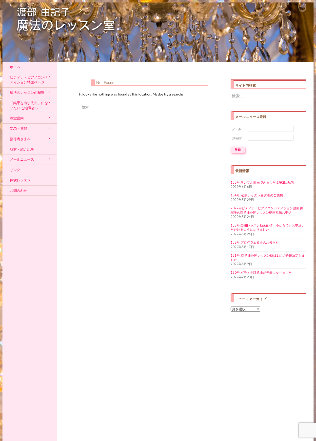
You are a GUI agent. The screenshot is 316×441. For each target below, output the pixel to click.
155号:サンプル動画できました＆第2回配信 (262, 182)
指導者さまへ (20, 139)
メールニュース (22, 159)
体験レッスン (20, 180)
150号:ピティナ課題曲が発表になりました (261, 272)
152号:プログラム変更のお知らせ (255, 242)
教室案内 (17, 118)
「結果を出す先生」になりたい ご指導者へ (29, 105)
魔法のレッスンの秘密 (27, 92)
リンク (15, 170)
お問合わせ (18, 190)
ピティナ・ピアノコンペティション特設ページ (29, 79)
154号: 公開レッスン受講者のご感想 (257, 195)
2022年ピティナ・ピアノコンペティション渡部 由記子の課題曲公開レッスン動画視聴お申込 (267, 210)
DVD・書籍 (18, 128)
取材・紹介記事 (22, 149)
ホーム (15, 67)
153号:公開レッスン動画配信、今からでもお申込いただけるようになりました (268, 227)
